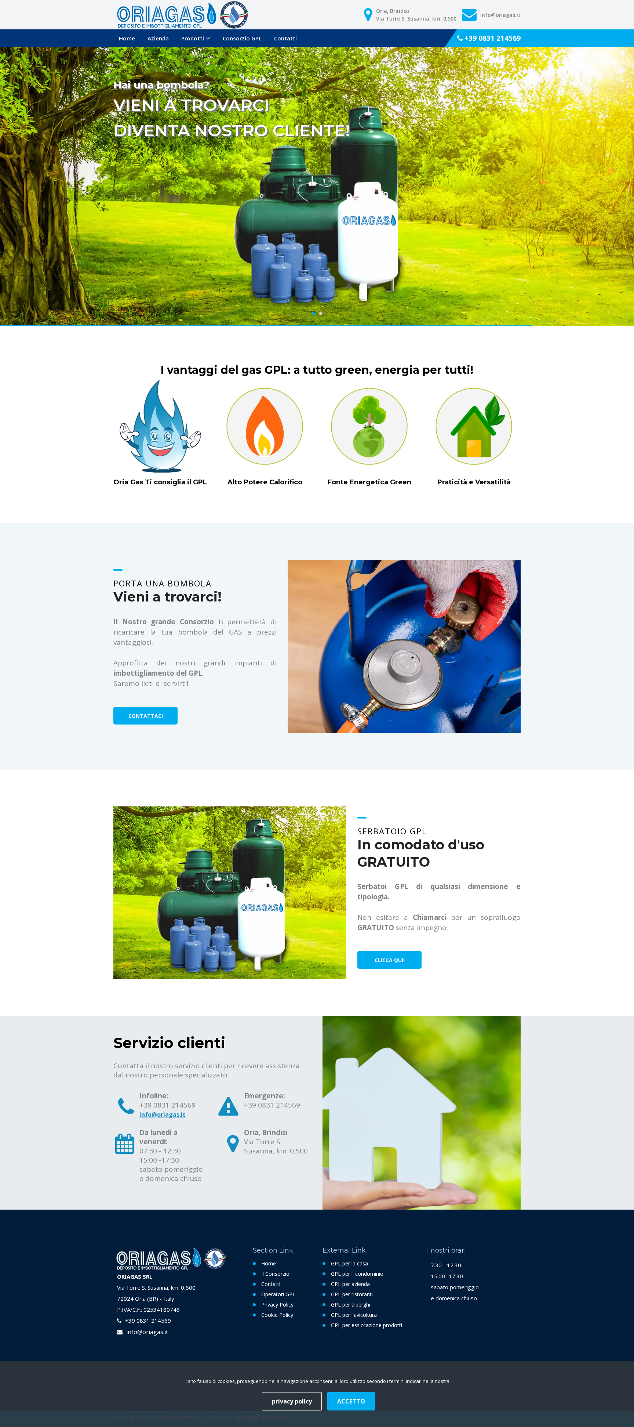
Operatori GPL (278, 1294)
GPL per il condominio (357, 1273)
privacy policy (292, 1401)
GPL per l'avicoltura (354, 1314)
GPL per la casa (349, 1263)
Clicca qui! (390, 960)
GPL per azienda (350, 1283)
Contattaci (145, 715)
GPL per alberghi (350, 1304)
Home (127, 38)
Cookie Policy (277, 1314)
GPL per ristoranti (352, 1294)
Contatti (285, 38)
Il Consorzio (275, 1273)
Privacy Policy (277, 1304)
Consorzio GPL (242, 38)
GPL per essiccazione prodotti (366, 1325)
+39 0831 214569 (492, 38)
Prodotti (192, 38)
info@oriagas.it (162, 1114)
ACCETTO (351, 1401)
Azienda (158, 38)
